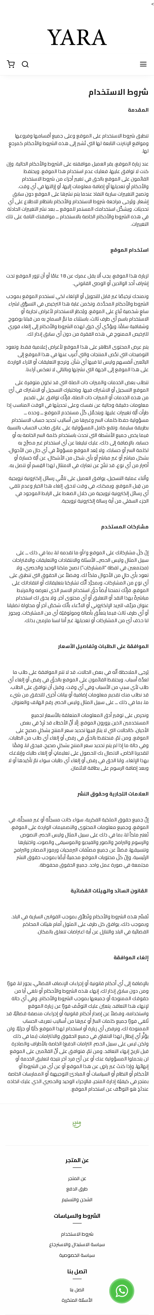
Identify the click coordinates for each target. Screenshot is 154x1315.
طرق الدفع (77, 1189)
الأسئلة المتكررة (77, 1300)
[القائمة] (143, 64)
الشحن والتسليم (77, 1199)
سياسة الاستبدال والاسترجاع (77, 1244)
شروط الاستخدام (77, 1234)
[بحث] (25, 64)
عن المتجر (77, 1178)
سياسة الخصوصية (77, 1255)
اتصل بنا (77, 1289)
